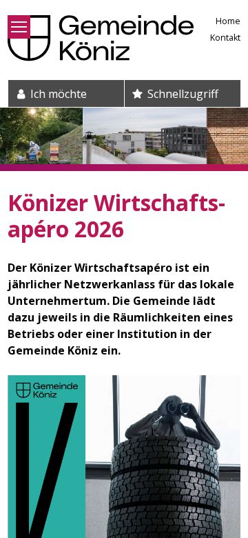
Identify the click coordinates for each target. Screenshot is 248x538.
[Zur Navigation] (19, 27)
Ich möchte (57, 93)
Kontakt (225, 37)
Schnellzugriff (181, 93)
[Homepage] (101, 38)
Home (228, 21)
